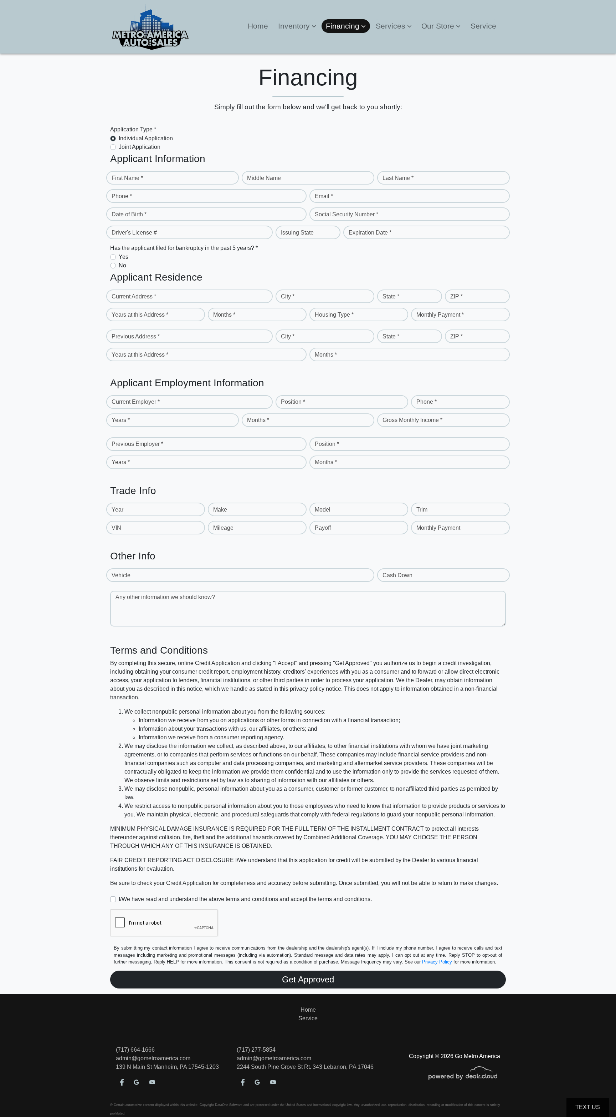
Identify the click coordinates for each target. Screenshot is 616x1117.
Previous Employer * (137, 444)
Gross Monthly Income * (412, 420)
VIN (116, 528)
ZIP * (456, 296)
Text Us (587, 1107)
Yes (123, 257)
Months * (224, 315)
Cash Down (397, 575)
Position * (293, 402)
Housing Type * (334, 315)
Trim (421, 510)
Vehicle (121, 575)
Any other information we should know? (165, 597)
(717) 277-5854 (256, 1050)
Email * (324, 196)
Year (117, 510)
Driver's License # (134, 233)
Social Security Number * (346, 214)
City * (287, 296)
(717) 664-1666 (135, 1050)
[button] (297, 26)
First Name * (127, 178)
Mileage (223, 528)
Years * (121, 420)
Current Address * (134, 296)
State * (391, 296)
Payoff (323, 528)
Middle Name (264, 178)
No (122, 265)
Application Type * (133, 129)
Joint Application (139, 147)
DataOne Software (228, 1105)
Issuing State (297, 233)
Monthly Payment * (440, 315)
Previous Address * (136, 336)
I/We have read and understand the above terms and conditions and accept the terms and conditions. (245, 899)
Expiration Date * (370, 233)
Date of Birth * (129, 214)
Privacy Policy (437, 962)
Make (220, 510)
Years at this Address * (140, 315)
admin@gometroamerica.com (153, 1058)
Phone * (122, 196)
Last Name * (398, 178)
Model (322, 510)
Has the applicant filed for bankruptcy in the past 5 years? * (184, 248)
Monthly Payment (438, 528)
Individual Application (146, 138)
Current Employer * (136, 402)
